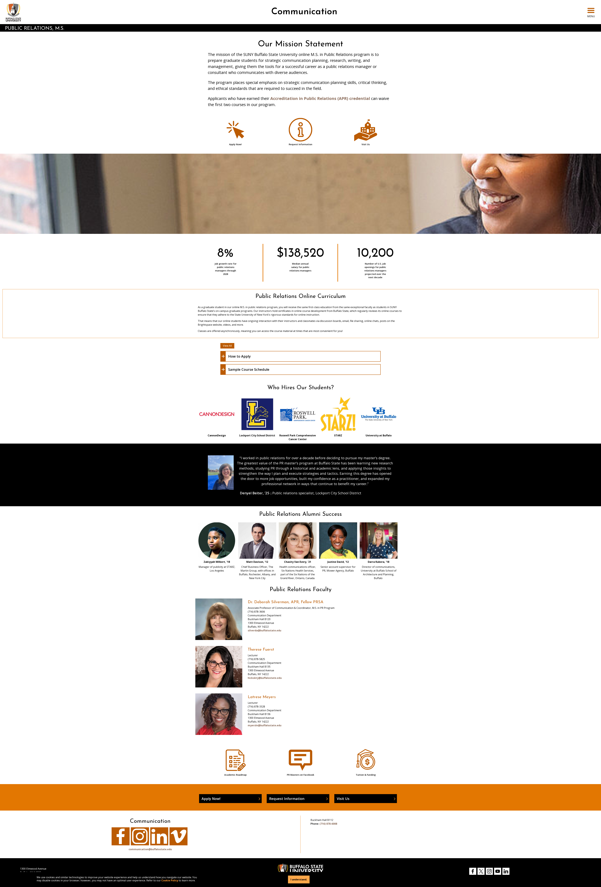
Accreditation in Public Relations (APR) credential (320, 98)
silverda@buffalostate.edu (264, 630)
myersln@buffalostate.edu (264, 725)
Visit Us (343, 798)
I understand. (298, 879)
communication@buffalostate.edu (150, 849)
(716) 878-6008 (328, 823)
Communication (304, 12)
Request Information (286, 798)
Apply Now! (211, 798)
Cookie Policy (169, 880)
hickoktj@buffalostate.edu (265, 678)
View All (227, 345)
